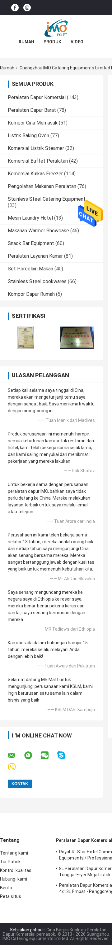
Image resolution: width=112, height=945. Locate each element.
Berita (6, 887)
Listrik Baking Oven (28, 135)
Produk (52, 41)
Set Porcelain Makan (30, 269)
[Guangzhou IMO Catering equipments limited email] (15, 755)
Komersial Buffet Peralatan (38, 161)
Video (77, 41)
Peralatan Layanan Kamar (35, 256)
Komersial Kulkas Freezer (35, 174)
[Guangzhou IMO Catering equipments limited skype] (65, 755)
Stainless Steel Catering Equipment (47, 199)
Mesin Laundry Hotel (30, 218)
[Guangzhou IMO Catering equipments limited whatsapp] (32, 755)
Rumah (26, 41)
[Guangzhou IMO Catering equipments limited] (56, 27)
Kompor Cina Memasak (33, 123)
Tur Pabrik (10, 861)
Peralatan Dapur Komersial (37, 97)
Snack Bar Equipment (31, 243)
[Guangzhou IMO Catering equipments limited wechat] (48, 755)
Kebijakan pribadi (27, 929)
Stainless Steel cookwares (37, 281)
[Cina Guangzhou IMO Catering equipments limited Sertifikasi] (25, 337)
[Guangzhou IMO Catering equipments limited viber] (16, 767)
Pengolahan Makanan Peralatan (42, 186)
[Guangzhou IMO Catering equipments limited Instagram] (27, 7)
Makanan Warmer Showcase (38, 231)
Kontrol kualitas (16, 870)
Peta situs (10, 896)
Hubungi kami (13, 879)
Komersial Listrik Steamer (36, 148)
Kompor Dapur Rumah (31, 294)
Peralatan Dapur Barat (32, 110)
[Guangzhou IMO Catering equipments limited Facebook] (15, 7)
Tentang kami (14, 853)
